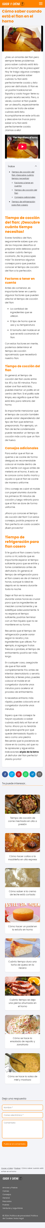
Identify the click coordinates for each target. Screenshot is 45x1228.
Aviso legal (19, 1218)
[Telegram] (33, 774)
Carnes (5, 1191)
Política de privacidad (20, 1215)
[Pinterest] (19, 774)
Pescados (7, 1201)
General (6, 1198)
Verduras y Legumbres (12, 1208)
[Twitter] (12, 774)
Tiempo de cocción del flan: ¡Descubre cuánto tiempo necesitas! (23, 175)
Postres (5, 1204)
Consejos (6, 1194)
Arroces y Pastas (10, 1187)
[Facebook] (5, 774)
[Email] (39, 774)
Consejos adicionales (24, 197)
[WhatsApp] (26, 774)
